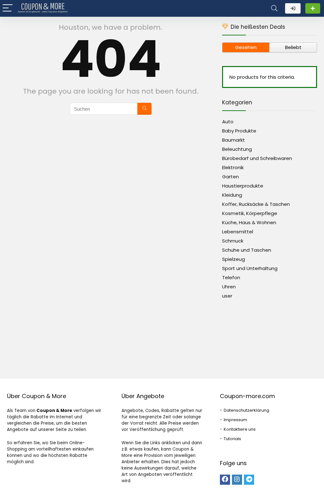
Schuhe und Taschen (246, 250)
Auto (228, 121)
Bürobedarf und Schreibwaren (257, 158)
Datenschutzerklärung (246, 410)
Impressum (235, 420)
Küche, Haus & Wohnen (249, 222)
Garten (230, 176)
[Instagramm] (237, 480)
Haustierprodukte (242, 185)
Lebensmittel (237, 231)
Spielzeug (233, 259)
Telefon (231, 277)
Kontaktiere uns (240, 429)
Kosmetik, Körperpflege (249, 213)
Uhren (229, 286)
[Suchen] (144, 109)
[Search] (274, 8)
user (227, 295)
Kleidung (232, 195)
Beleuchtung (237, 149)
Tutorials (232, 439)
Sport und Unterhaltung (249, 268)
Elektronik (233, 167)
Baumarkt (233, 140)
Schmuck (232, 240)
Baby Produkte (239, 130)
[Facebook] (225, 480)
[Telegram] (249, 480)
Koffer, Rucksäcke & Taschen (256, 204)
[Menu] (7, 8)
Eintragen (312, 8)
